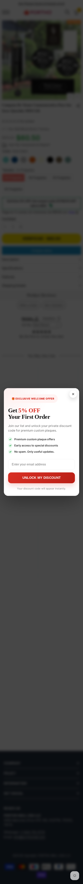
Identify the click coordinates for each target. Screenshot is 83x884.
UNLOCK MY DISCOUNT (41, 478)
